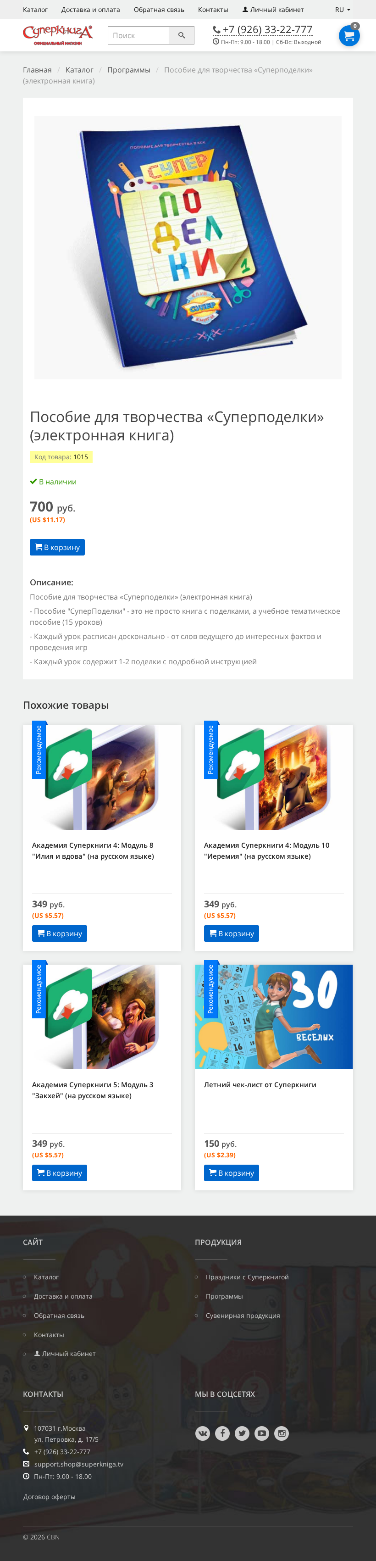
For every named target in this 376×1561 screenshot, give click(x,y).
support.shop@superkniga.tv (78, 1464)
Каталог (35, 9)
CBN (53, 1537)
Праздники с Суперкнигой (247, 1277)
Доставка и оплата (90, 9)
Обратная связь (159, 9)
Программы (128, 70)
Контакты (213, 9)
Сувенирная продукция (243, 1315)
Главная (37, 70)
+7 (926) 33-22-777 (268, 29)
